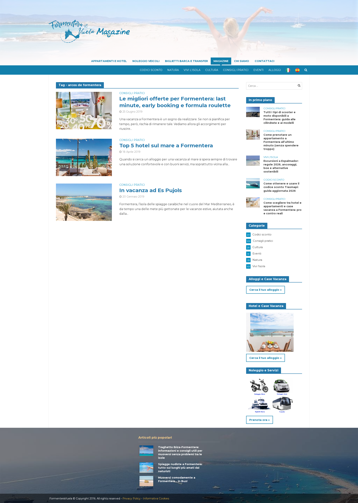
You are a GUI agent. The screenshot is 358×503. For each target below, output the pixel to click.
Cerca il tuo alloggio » (265, 289)
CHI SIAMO (241, 61)
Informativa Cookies (156, 498)
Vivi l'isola (270, 157)
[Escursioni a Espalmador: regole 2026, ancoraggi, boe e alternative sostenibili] (253, 160)
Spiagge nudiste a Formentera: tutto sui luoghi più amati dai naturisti (180, 467)
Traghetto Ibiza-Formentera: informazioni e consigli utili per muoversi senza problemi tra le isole (180, 452)
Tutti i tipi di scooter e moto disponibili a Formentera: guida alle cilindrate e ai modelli (279, 118)
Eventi (258, 70)
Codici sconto (151, 70)
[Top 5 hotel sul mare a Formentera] (84, 157)
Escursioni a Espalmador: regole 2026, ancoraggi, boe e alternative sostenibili (281, 166)
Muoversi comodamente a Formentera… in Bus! (176, 479)
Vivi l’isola (192, 70)
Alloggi (274, 70)
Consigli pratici (236, 70)
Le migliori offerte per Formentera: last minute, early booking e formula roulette (175, 101)
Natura (173, 70)
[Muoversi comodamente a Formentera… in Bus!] (146, 480)
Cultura (211, 70)
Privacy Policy (132, 498)
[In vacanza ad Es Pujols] (84, 202)
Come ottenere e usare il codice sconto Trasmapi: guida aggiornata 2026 (281, 187)
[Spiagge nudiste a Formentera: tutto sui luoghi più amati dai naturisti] (146, 467)
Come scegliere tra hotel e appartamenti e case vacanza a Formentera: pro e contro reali (282, 208)
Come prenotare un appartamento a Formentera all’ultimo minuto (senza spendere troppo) (281, 142)
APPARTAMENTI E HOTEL (109, 61)
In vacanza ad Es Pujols (150, 190)
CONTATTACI (264, 61)
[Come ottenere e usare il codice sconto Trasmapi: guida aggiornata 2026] (253, 183)
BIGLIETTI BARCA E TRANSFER (186, 61)
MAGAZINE (220, 61)
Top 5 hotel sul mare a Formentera (166, 145)
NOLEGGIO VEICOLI (145, 61)
